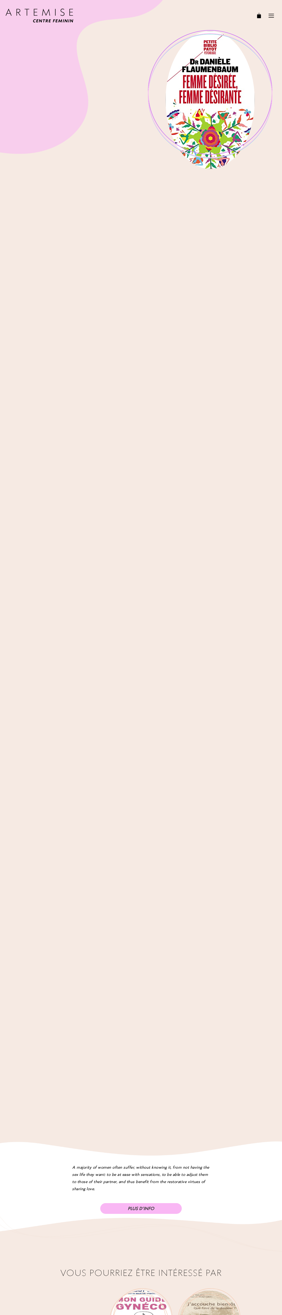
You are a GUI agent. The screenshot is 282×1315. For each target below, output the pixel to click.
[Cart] (259, 15)
